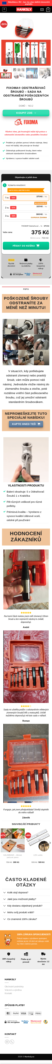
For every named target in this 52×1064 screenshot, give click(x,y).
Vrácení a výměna (13, 990)
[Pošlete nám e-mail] (7, 1042)
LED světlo (38, 855)
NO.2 (30, 106)
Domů (22, 106)
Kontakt (8, 993)
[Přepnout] (4, 893)
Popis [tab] (26, 289)
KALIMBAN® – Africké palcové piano (12, 856)
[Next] (46, 41)
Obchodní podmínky (14, 986)
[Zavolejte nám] (12, 1042)
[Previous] (5, 41)
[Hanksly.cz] (24, 9)
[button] (4, 9)
